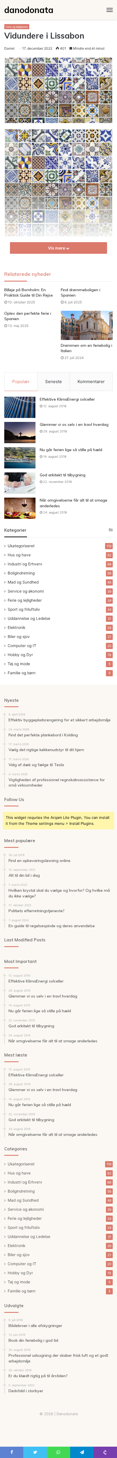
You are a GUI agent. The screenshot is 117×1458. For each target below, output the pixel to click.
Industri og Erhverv (25, 564)
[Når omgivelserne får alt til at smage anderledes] (19, 508)
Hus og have (19, 555)
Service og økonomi (26, 591)
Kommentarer (91, 381)
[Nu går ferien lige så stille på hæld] (19, 457)
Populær (21, 381)
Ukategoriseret (21, 546)
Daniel (9, 48)
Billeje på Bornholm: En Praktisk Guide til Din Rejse (28, 292)
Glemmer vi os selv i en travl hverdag (74, 424)
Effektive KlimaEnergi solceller (67, 399)
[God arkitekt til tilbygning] (19, 483)
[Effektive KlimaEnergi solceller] (19, 407)
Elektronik (16, 627)
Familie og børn (21, 673)
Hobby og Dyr (20, 654)
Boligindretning (21, 573)
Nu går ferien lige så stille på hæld (71, 449)
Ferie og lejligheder (17, 26)
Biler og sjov (19, 636)
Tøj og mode (19, 664)
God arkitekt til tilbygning (62, 474)
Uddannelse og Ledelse (29, 618)
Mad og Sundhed (23, 582)
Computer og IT (22, 645)
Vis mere (57, 248)
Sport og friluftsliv (24, 609)
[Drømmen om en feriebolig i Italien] (87, 325)
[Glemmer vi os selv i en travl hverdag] (19, 432)
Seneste (53, 381)
